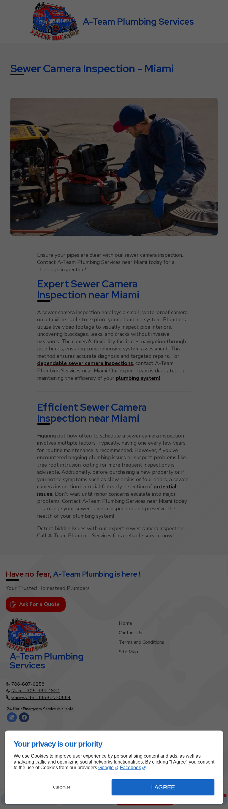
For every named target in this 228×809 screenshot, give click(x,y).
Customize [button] (61, 787)
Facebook (130, 767)
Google (106, 767)
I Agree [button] (163, 787)
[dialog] (114, 767)
